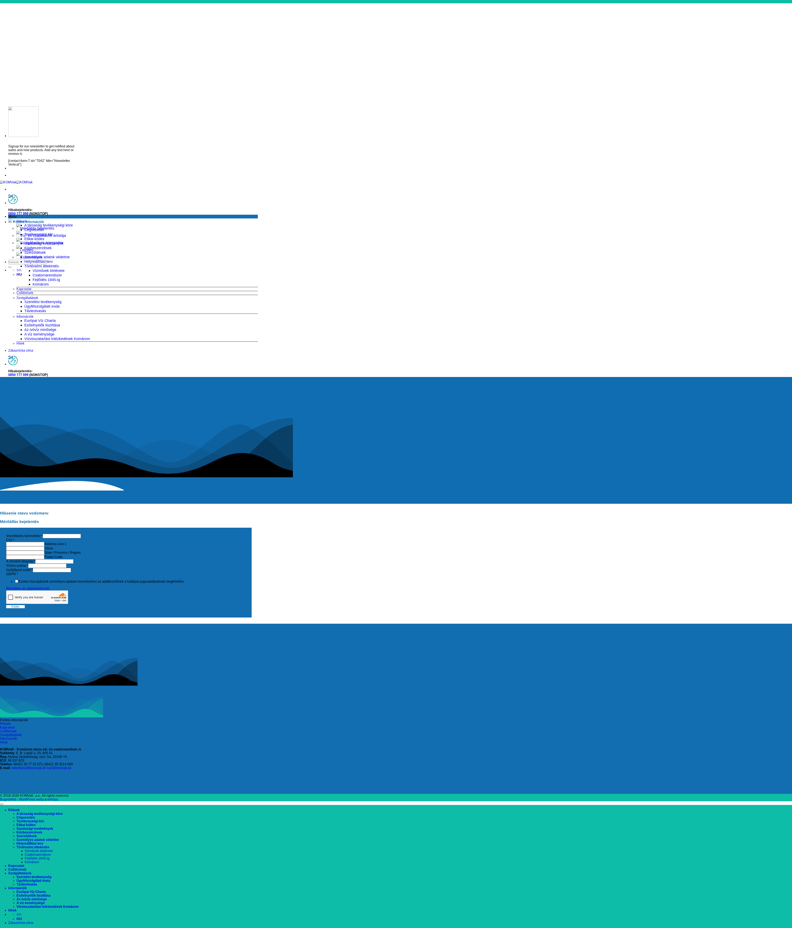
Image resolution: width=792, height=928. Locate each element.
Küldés (15, 606)
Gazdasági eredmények (44, 243)
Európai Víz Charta (40, 320)
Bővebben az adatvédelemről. (28, 588)
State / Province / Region (62, 552)
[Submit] (10, 267)
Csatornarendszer (47, 275)
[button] (133, 216)
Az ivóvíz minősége (40, 329)
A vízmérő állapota (20, 561)
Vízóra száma (17, 565)
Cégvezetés (34, 230)
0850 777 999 (18, 213)
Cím (10, 540)
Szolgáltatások (27, 298)
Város (48, 548)
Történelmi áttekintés (41, 266)
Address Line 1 (55, 544)
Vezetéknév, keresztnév (24, 536)
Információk (24, 316)
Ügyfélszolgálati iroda (42, 306)
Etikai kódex (34, 239)
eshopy (52, 799)
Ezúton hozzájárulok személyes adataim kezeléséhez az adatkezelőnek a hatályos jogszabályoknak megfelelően (101, 581)
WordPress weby (31, 799)
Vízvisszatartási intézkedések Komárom (57, 339)
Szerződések (35, 252)
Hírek (20, 343)
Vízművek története (49, 270)
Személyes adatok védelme (47, 257)
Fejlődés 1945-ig (46, 279)
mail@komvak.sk (58, 768)
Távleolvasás (35, 311)
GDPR (12, 574)
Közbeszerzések (38, 248)
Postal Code (53, 557)
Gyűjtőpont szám (19, 570)
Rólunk (21, 221)
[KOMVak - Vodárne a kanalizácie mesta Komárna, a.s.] (16, 182)
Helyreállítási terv (38, 261)
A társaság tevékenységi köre (48, 225)
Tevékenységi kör (38, 234)
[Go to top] (1, 804)
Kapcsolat (23, 289)
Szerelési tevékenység (42, 302)
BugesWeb (8, 799)
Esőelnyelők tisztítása (42, 325)
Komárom (41, 284)
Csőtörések (24, 293)
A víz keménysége (39, 334)
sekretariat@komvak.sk (29, 768)
